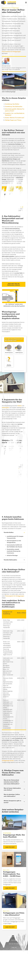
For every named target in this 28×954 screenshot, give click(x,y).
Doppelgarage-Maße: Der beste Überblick (14, 836)
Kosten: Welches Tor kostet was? (14, 117)
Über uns (14, 947)
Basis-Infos (6, 870)
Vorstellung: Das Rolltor (12, 104)
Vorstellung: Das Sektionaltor (13, 106)
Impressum (14, 940)
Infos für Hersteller (14, 944)
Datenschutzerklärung (14, 936)
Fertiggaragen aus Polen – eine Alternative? (13, 914)
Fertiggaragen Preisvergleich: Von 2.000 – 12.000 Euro (11, 874)
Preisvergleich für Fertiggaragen (11, 51)
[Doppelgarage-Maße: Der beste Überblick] (14, 822)
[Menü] (26, 2)
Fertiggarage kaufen (8, 760)
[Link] (8, 2)
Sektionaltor (5, 407)
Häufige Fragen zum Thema (13, 120)
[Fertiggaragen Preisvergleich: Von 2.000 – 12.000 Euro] (14, 859)
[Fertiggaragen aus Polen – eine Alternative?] (14, 900)
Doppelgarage (7, 833)
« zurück (7, 369)
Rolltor (20, 405)
